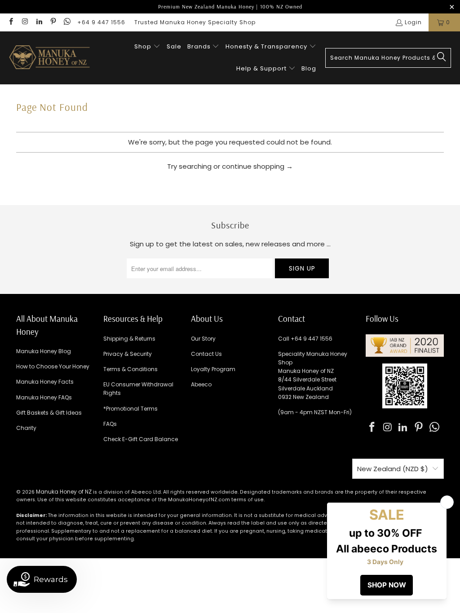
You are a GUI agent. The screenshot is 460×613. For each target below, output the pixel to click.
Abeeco (201, 384)
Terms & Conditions (130, 369)
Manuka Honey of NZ (64, 491)
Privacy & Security (127, 354)
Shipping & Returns (129, 338)
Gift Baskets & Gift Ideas (49, 412)
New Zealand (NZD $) (392, 468)
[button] (147, 47)
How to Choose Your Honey (52, 366)
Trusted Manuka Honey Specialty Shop (195, 22)
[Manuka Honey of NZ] (49, 57)
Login (413, 22)
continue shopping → (257, 166)
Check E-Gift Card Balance (140, 439)
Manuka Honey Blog (43, 351)
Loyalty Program (213, 369)
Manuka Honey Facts (45, 381)
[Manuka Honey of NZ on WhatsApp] (67, 22)
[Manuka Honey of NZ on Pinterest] (53, 22)
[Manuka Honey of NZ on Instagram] (24, 22)
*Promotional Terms (130, 408)
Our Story (203, 338)
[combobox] (388, 58)
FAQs (110, 424)
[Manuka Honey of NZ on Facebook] (10, 22)
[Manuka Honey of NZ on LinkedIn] (39, 22)
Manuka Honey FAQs (44, 397)
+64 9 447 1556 (101, 22)
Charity (26, 428)
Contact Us (206, 354)
